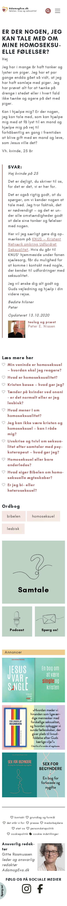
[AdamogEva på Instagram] (26, 892)
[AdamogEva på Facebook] (40, 892)
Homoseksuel (43, 516)
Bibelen (13, 516)
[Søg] (48, 11)
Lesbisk (13, 528)
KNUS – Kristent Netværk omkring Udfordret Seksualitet (34, 244)
